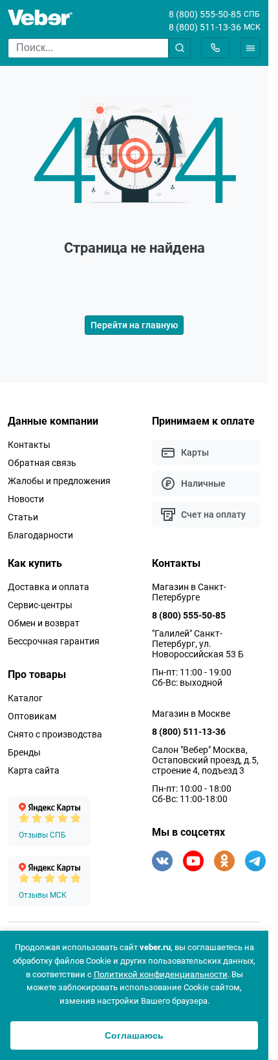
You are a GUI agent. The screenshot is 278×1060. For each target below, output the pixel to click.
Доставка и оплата (48, 587)
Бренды (24, 752)
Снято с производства (55, 734)
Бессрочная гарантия (54, 641)
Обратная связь (42, 463)
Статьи (23, 517)
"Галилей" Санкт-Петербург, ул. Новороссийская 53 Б (198, 643)
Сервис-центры (40, 605)
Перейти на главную (134, 325)
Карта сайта (33, 770)
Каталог (25, 698)
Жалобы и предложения (59, 481)
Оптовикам (32, 716)
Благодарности (40, 535)
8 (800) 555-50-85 (205, 14)
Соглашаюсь (134, 1035)
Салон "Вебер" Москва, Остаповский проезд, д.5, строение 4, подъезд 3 (205, 760)
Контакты (29, 445)
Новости (26, 499)
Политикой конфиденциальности (161, 974)
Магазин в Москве (191, 713)
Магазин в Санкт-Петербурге (189, 592)
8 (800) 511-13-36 (205, 27)
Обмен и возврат (44, 623)
